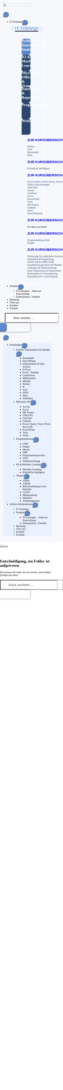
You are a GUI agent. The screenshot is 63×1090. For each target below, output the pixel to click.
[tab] (26, 47)
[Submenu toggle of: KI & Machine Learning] (43, 465)
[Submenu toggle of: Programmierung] (36, 439)
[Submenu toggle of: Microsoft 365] (33, 402)
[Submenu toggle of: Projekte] (21, 287)
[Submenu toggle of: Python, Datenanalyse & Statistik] (19, 354)
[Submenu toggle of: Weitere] (26, 476)
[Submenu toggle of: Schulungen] (24, 345)
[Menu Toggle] (6, 14)
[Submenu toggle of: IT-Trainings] (25, 22)
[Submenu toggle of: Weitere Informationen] (35, 505)
